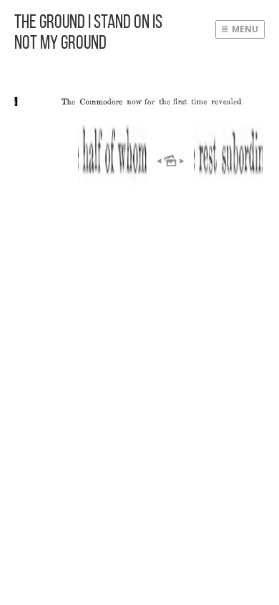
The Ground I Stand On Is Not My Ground (88, 31)
